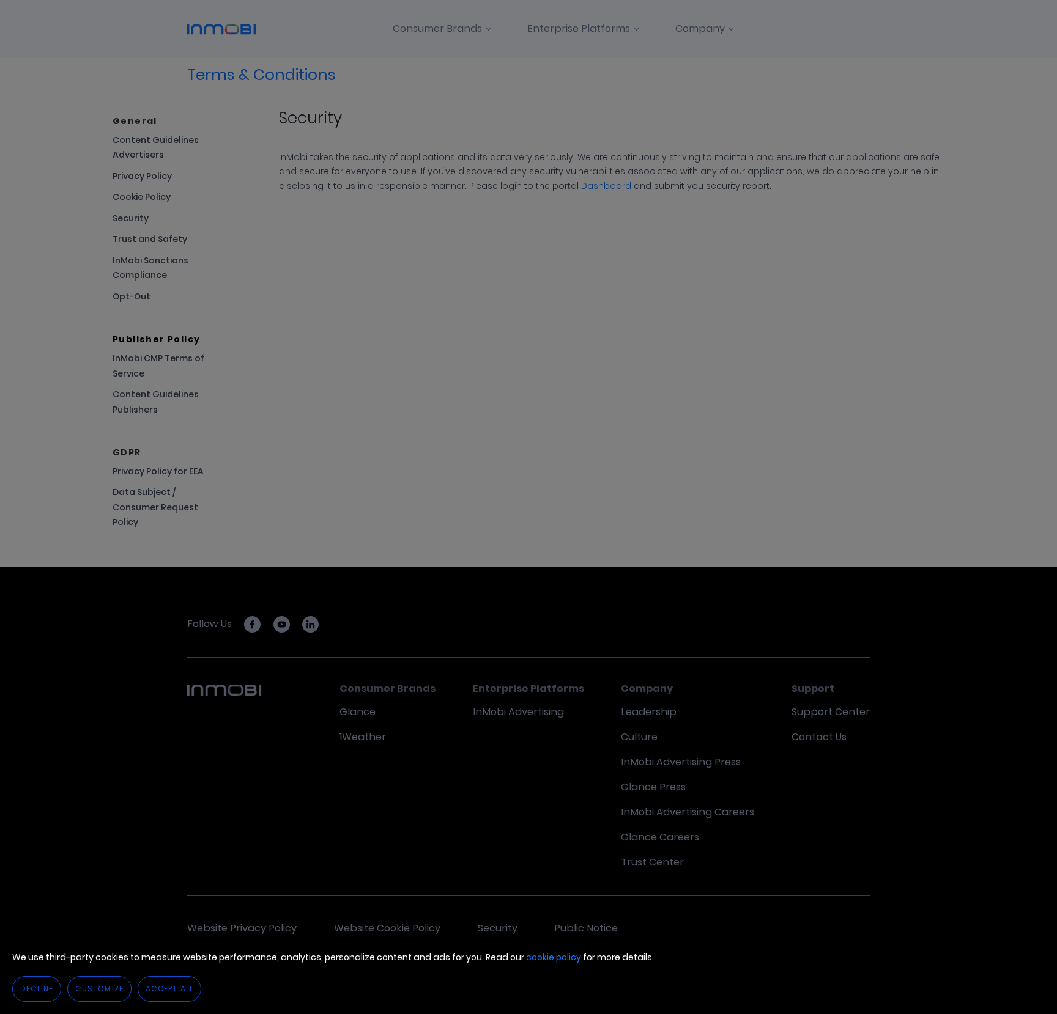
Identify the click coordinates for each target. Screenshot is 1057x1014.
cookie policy (553, 957)
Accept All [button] (169, 988)
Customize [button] (99, 988)
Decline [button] (36, 988)
